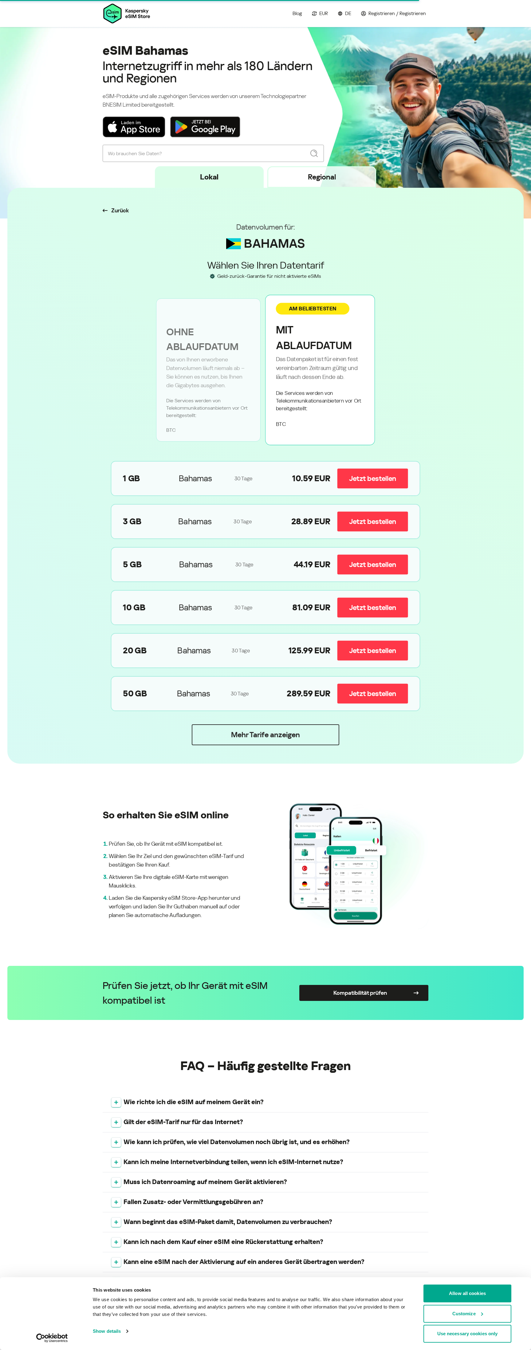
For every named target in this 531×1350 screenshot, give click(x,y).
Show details (107, 1331)
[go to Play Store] (205, 126)
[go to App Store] (134, 126)
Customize (464, 1313)
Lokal (209, 177)
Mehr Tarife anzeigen (265, 734)
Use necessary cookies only (467, 1333)
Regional (322, 177)
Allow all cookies (467, 1293)
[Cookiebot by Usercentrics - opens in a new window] (52, 1338)
